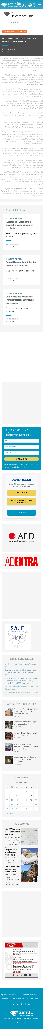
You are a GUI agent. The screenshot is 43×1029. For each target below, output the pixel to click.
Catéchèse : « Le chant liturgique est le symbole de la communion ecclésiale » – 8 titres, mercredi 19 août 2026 (21, 680)
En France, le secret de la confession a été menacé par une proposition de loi (26, 747)
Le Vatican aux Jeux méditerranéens (17, 693)
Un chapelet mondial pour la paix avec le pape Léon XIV (25, 723)
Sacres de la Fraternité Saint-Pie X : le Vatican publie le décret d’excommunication (26, 711)
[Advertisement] (21, 356)
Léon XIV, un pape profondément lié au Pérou (12, 832)
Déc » (11, 814)
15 (26, 800)
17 (36, 800)
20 (17, 804)
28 (21, 809)
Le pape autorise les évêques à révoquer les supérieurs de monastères (25, 759)
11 (7, 800)
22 (26, 804)
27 (17, 809)
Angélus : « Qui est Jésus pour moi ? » (18, 664)
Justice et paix (14, 218)
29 (26, 809)
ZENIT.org (36, 58)
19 (12, 804)
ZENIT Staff (6, 51)
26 (12, 809)
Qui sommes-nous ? (9, 995)
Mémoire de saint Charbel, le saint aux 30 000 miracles (26, 734)
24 (36, 804)
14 (21, 800)
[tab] (13, 945)
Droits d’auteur (22, 999)
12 (12, 800)
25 (7, 809)
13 (17, 800)
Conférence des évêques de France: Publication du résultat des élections (20, 299)
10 (36, 796)
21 (21, 804)
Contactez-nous (36, 999)
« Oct (6, 814)
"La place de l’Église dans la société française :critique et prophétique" (19, 225)
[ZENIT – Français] (12, 4)
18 (7, 804)
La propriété (24, 995)
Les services (35, 995)
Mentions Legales (8, 999)
